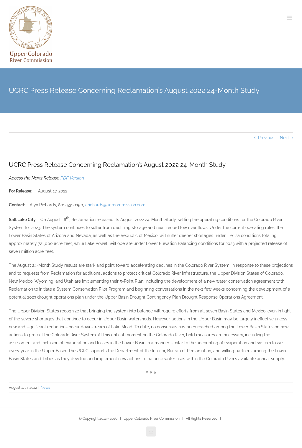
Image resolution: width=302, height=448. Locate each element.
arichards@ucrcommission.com (115, 204)
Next (284, 137)
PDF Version (72, 178)
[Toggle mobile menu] (290, 18)
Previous (266, 137)
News (45, 388)
